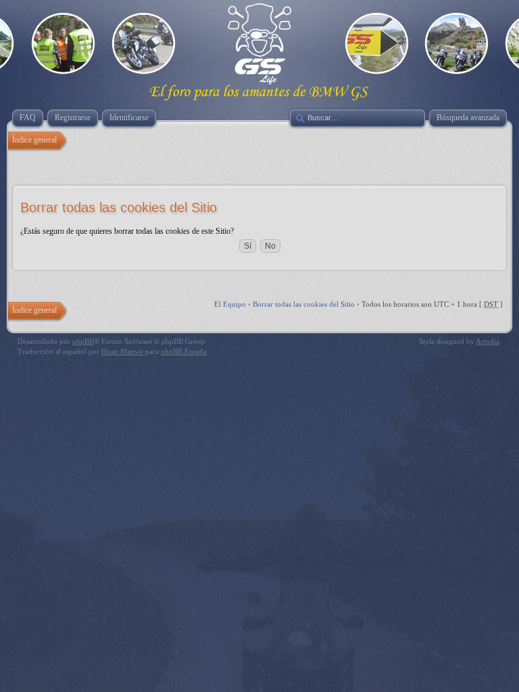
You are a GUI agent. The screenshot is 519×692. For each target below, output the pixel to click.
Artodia (487, 341)
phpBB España (184, 351)
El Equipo (230, 304)
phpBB (83, 341)
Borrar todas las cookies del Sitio (304, 304)
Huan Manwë (122, 351)
